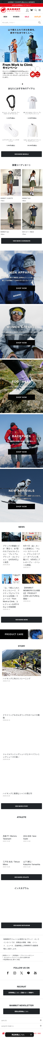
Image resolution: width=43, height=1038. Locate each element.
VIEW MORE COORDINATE (21, 241)
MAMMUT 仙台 (26, 198)
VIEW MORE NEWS (21, 620)
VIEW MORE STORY (21, 806)
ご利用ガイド (6, 955)
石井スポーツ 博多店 (28, 232)
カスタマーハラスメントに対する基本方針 (16, 957)
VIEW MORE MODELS (21, 154)
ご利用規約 (15, 955)
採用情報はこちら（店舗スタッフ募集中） (21, 992)
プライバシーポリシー (27, 955)
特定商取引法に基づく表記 (11, 959)
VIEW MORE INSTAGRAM (21, 925)
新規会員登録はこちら (21, 1011)
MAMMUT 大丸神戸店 (7, 198)
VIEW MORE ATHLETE (21, 877)
